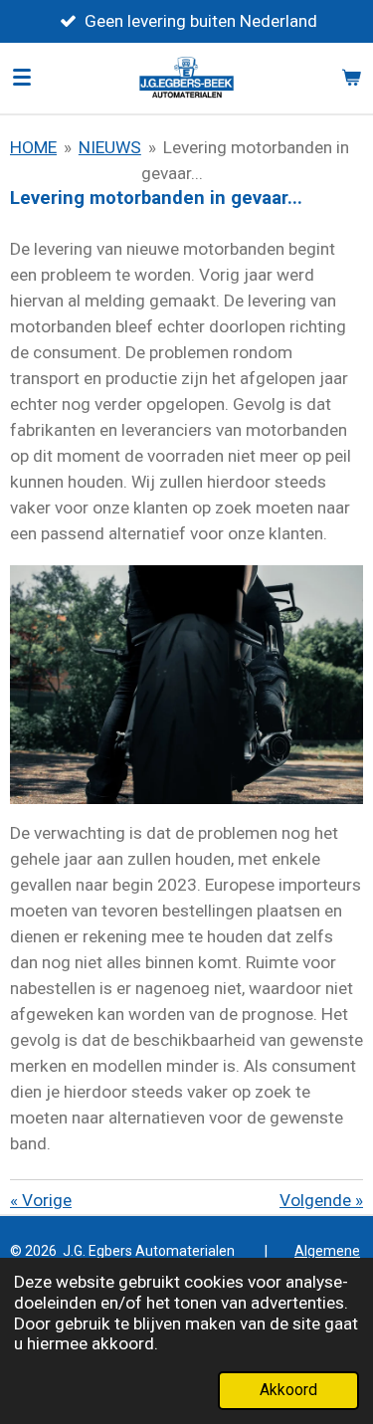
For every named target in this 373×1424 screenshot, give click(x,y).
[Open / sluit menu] (22, 77)
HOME (33, 147)
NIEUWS (110, 147)
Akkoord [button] (288, 1390)
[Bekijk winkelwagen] (351, 77)
